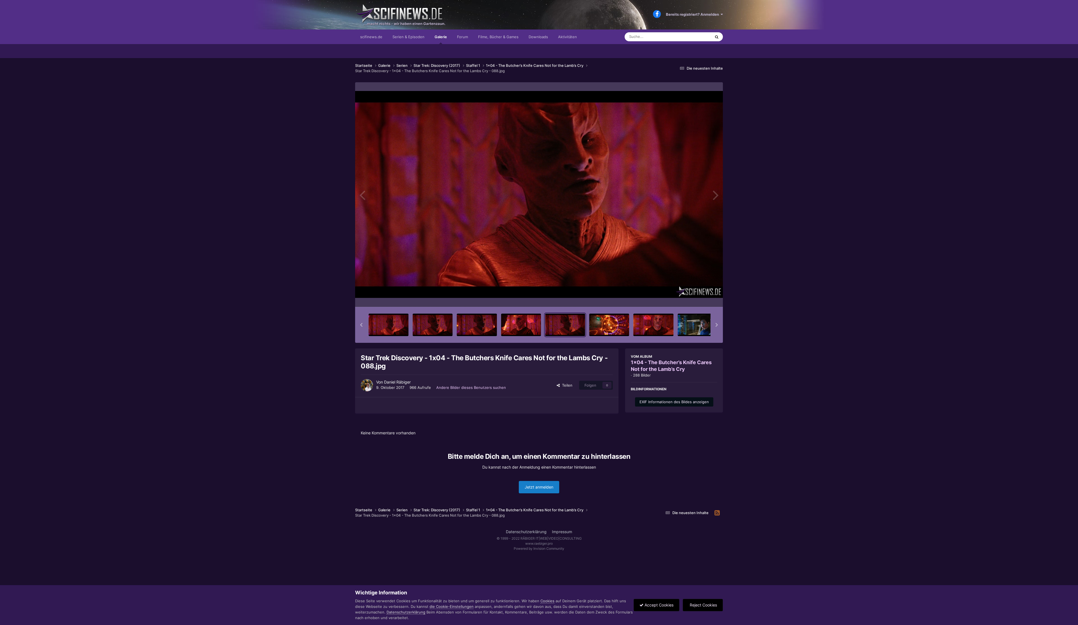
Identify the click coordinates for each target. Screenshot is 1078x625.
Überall (697, 37)
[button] (361, 325)
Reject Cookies (703, 605)
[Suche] (717, 36)
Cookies (547, 601)
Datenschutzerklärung (526, 531)
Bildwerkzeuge (697, 297)
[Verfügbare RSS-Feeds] (717, 513)
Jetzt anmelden (539, 487)
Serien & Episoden (408, 37)
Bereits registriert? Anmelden (693, 14)
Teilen (566, 385)
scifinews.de (371, 37)
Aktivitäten (567, 37)
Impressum (562, 531)
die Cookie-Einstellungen (452, 606)
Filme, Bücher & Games (498, 37)
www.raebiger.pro (539, 543)
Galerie (441, 37)
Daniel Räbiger (397, 382)
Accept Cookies (658, 605)
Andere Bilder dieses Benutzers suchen (471, 387)
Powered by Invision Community (539, 548)
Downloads (538, 37)
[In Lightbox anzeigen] (539, 194)
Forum (462, 37)
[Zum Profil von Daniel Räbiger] (367, 385)
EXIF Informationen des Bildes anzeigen (674, 402)
